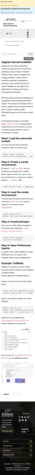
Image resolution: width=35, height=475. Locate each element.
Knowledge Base (14, 41)
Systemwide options (25, 430)
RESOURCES (6, 450)
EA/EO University (19, 468)
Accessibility (9, 468)
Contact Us (25, 469)
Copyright (7, 464)
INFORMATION (7, 446)
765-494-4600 (7, 431)
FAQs (22, 41)
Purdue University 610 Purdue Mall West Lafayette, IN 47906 (7, 423)
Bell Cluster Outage (7, 1)
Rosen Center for (10, 24)
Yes (14, 394)
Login (23, 21)
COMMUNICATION (8, 455)
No (19, 394)
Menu (10, 33)
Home (6, 41)
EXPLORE (5, 441)
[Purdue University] (12, 20)
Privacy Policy (17, 469)
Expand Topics (28, 58)
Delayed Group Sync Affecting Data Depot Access (15, 8)
